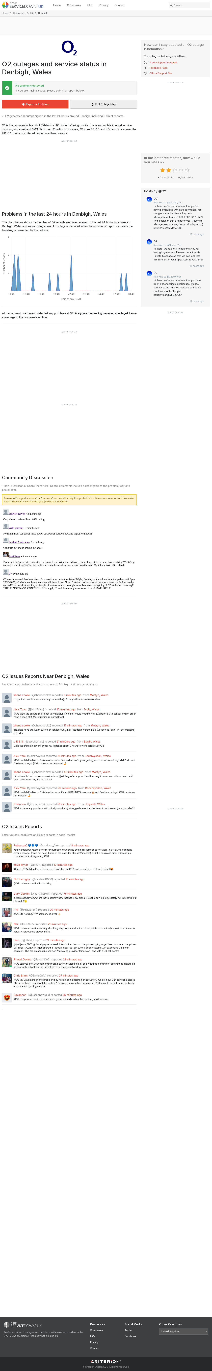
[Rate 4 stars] (181, 170)
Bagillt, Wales (92, 741)
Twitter (128, 1330)
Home (57, 5)
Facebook (130, 1336)
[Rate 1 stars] (163, 170)
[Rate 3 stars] (175, 170)
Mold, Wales (91, 709)
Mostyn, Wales (99, 695)
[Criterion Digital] (106, 1361)
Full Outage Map (105, 104)
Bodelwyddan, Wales (98, 756)
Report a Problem (37, 104)
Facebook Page (158, 67)
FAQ (90, 5)
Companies (74, 5)
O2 (31, 13)
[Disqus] (69, 549)
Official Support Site (160, 73)
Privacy (103, 5)
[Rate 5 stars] (188, 170)
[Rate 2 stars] (169, 170)
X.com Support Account (163, 62)
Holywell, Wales (95, 804)
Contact (119, 5)
